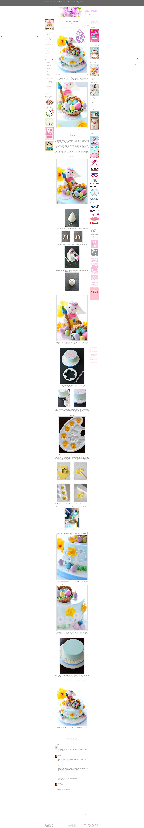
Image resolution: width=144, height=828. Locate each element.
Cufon (93, 826)
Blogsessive (97, 824)
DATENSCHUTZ (51, 826)
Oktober (48, 65)
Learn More (94, 2)
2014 (47, 60)
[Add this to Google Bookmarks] (74, 734)
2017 (47, 56)
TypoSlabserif (96, 826)
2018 (47, 55)
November (48, 63)
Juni (48, 71)
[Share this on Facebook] (64, 734)
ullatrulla (59, 746)
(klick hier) (72, 503)
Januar (48, 90)
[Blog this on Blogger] (71, 734)
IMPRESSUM (46, 826)
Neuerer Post (57, 814)
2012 (47, 93)
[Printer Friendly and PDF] (87, 25)
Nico (59, 765)
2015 (47, 59)
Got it (99, 2)
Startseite (72, 814)
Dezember (48, 62)
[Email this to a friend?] (78, 734)
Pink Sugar (72, 12)
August (48, 68)
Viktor (98, 825)
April (48, 74)
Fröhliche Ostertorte (50, 77)
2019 (47, 53)
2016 (47, 58)
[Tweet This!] (68, 734)
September (48, 66)
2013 (47, 92)
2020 (47, 52)
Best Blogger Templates (90, 824)
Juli (47, 69)
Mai (47, 72)
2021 (47, 50)
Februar (48, 89)
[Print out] (81, 734)
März (48, 75)
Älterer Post (87, 814)
